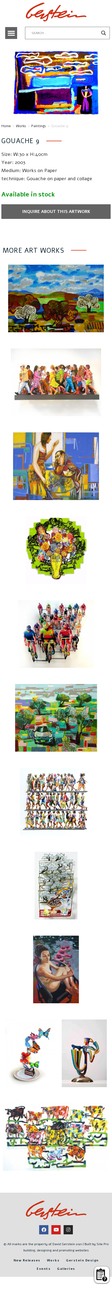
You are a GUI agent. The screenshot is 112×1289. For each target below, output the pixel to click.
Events (44, 1269)
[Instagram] (68, 1229)
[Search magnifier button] (103, 33)
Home (6, 126)
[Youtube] (56, 1229)
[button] (11, 33)
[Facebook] (43, 1229)
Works (21, 126)
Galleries (66, 1269)
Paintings (38, 126)
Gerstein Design (82, 1260)
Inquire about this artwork (56, 212)
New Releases (27, 1260)
